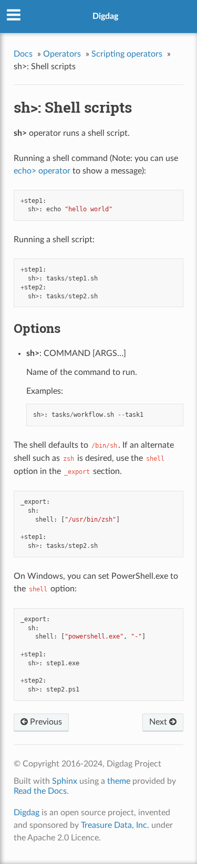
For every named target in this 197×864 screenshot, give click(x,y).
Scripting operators (126, 54)
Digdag (105, 16)
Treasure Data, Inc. (115, 825)
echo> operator (42, 171)
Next (159, 722)
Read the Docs (40, 791)
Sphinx (64, 781)
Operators (62, 54)
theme (118, 781)
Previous (45, 722)
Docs (23, 54)
